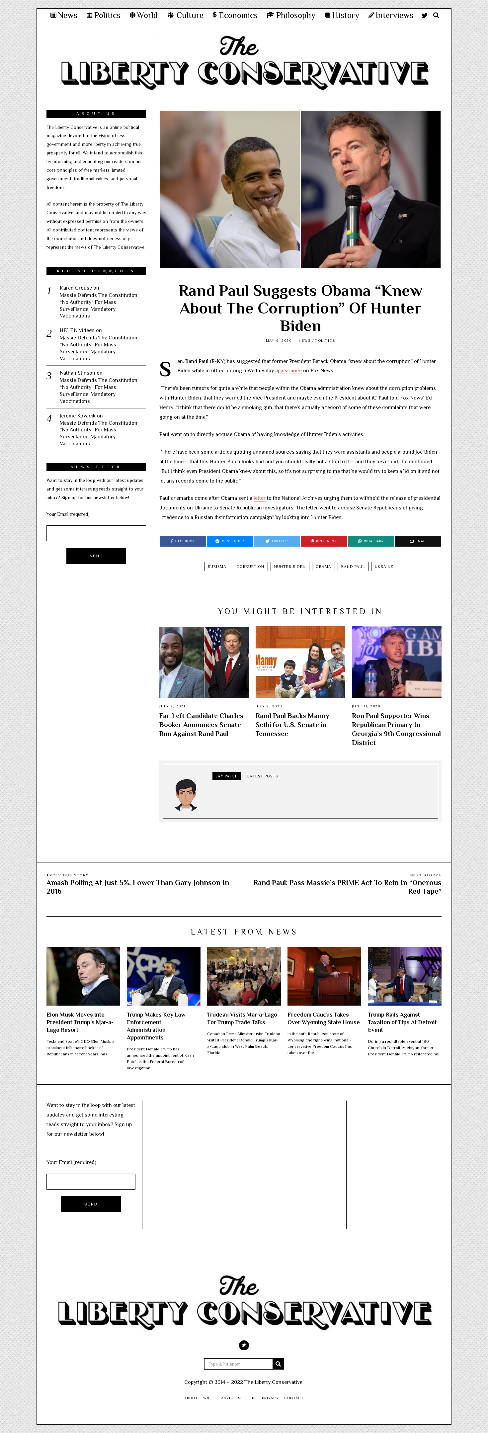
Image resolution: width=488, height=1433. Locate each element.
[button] (278, 1364)
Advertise (232, 1398)
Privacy (270, 1398)
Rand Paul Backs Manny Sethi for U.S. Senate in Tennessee (292, 725)
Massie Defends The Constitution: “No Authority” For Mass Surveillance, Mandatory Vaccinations (99, 305)
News (305, 340)
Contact (294, 1398)
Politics (325, 340)
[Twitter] (424, 15)
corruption (250, 566)
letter (260, 498)
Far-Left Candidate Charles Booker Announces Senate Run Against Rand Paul (201, 725)
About (191, 1398)
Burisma (217, 566)
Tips (252, 1398)
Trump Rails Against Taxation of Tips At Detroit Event (402, 1022)
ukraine (384, 566)
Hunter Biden (290, 566)
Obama (323, 566)
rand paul (353, 566)
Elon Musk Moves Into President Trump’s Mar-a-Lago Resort (80, 1022)
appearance (288, 371)
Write (209, 1398)
